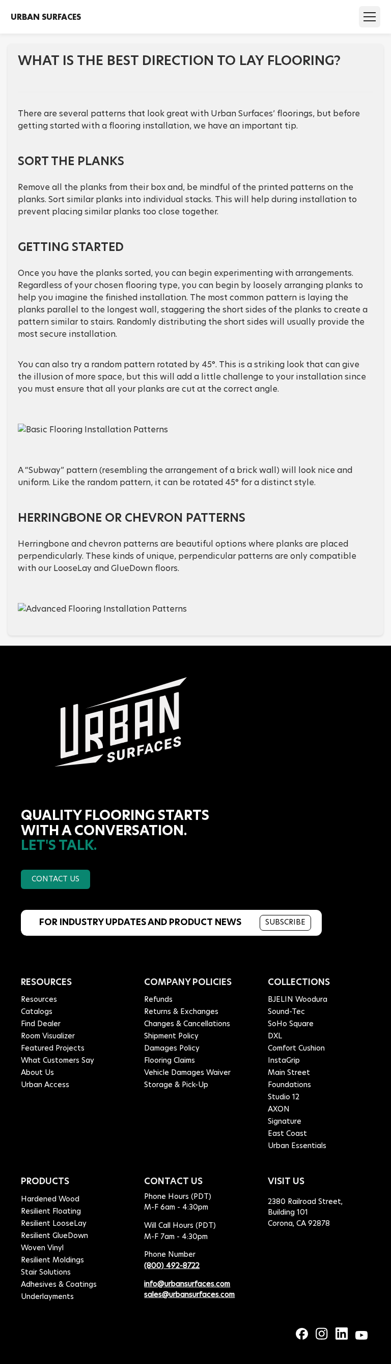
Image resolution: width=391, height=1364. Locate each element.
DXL (275, 1036)
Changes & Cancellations (187, 1024)
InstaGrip (284, 1060)
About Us (37, 1072)
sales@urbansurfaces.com (189, 1294)
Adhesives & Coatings (59, 1284)
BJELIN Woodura (297, 999)
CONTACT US (55, 879)
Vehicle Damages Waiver (187, 1072)
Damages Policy (172, 1048)
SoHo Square (291, 1024)
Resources (39, 999)
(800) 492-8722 (172, 1266)
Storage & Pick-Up (176, 1085)
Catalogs (36, 1012)
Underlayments (47, 1296)
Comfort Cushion (296, 1048)
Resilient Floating (51, 1211)
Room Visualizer (48, 1036)
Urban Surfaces (46, 17)
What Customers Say (57, 1060)
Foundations (289, 1085)
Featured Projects (53, 1048)
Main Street (289, 1072)
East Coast (287, 1133)
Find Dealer (41, 1024)
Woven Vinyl (42, 1248)
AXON (279, 1109)
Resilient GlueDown (54, 1236)
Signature (284, 1121)
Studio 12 (283, 1097)
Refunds (158, 999)
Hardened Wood (50, 1199)
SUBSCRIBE (285, 922)
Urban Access (45, 1085)
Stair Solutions (46, 1272)
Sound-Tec (286, 1012)
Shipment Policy (171, 1036)
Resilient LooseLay (54, 1223)
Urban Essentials (297, 1146)
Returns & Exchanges (181, 1012)
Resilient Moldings (52, 1260)
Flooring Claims (169, 1060)
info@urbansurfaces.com (187, 1284)
